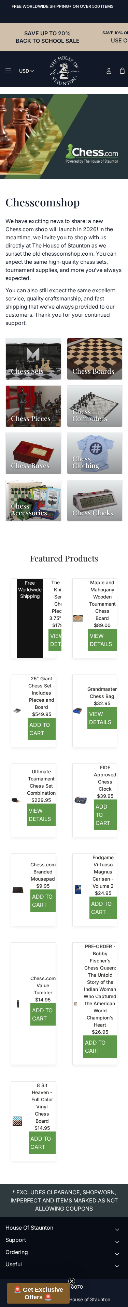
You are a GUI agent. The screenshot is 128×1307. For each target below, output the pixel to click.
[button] (38, 1293)
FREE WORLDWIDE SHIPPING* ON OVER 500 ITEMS (63, 6)
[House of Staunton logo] (64, 70)
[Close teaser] (71, 1281)
